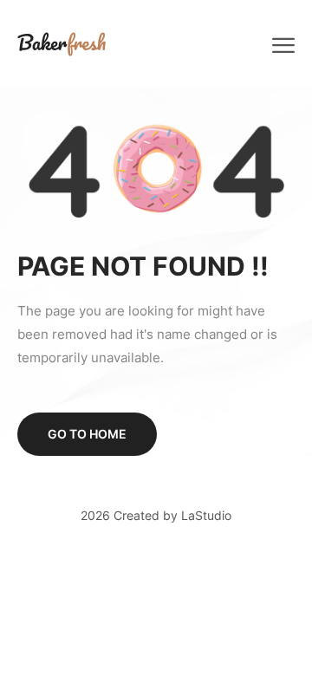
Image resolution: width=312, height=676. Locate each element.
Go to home (87, 433)
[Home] (61, 42)
